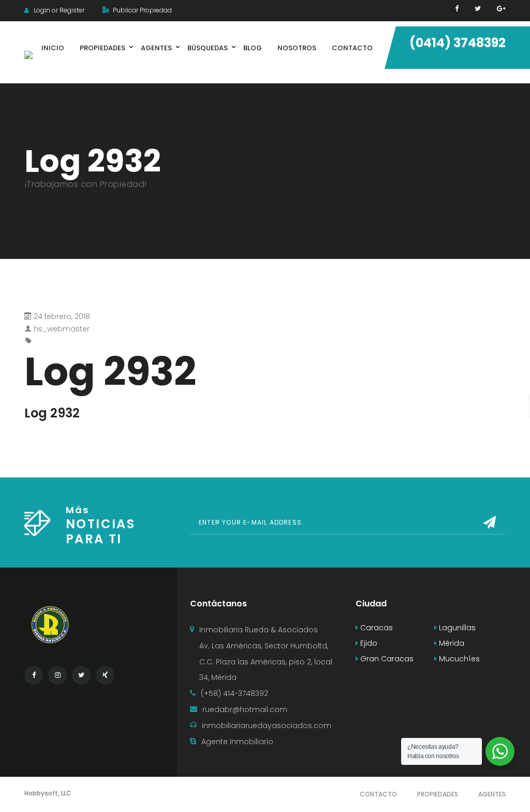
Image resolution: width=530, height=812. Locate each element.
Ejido (367, 643)
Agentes (492, 794)
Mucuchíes (458, 659)
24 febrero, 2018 (62, 316)
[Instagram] (57, 675)
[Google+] (501, 8)
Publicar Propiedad (141, 10)
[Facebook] (457, 8)
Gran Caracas (386, 659)
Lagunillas (456, 627)
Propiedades (437, 794)
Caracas (375, 627)
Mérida (450, 643)
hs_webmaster (62, 329)
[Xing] (105, 675)
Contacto (378, 794)
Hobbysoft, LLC (47, 793)
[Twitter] (478, 8)
